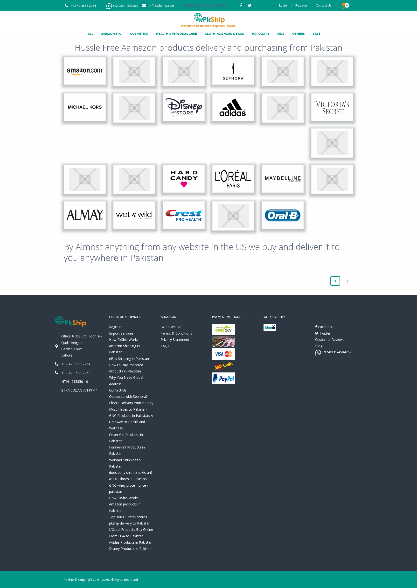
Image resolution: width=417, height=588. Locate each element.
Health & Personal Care (176, 34)
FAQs (165, 345)
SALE (316, 34)
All (90, 34)
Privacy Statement (175, 339)
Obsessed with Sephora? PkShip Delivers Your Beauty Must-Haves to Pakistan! (131, 403)
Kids (280, 34)
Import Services (121, 333)
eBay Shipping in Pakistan (129, 358)
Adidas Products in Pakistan (130, 542)
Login (283, 5)
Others (298, 34)
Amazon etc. (111, 34)
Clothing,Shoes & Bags (224, 34)
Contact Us (324, 5)
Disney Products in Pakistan (131, 548)
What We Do (171, 326)
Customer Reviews (329, 339)
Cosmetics (139, 34)
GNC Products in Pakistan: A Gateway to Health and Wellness (131, 422)
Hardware (260, 34)
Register (301, 5)
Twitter (324, 333)
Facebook (325, 326)
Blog (318, 345)
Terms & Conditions (176, 333)
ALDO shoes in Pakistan (128, 478)
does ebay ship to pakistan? (130, 472)
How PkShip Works (124, 339)
